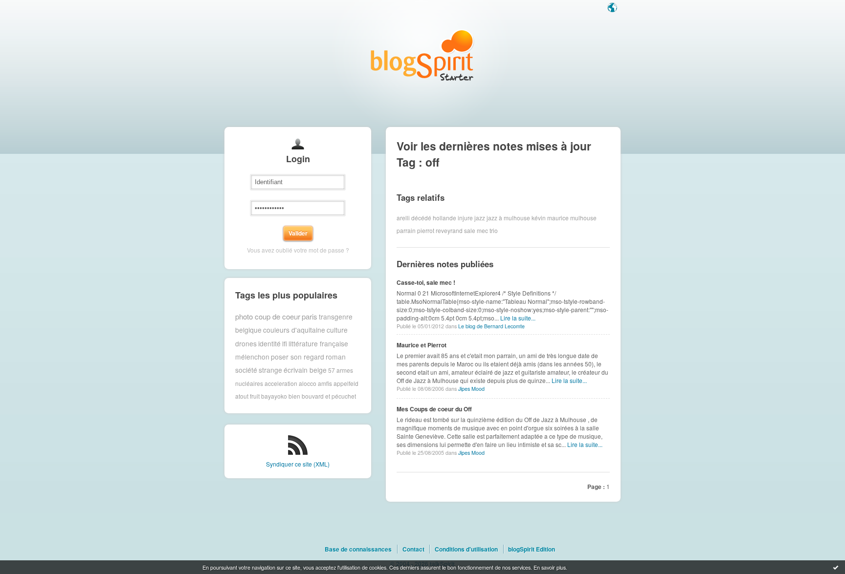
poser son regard (297, 356)
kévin (539, 217)
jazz (479, 217)
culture (337, 330)
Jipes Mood (471, 388)
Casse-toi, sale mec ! (426, 282)
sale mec (476, 230)
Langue (613, 8)
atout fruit (247, 396)
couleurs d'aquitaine (294, 330)
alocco (307, 383)
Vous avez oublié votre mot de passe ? (298, 250)
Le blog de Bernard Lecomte (491, 326)
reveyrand (449, 230)
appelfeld (346, 383)
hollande (444, 217)
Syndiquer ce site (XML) (298, 464)
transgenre (336, 316)
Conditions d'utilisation (466, 549)
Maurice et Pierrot (421, 344)
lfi (284, 343)
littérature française (318, 343)
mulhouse (583, 217)
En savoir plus (550, 567)
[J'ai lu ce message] (836, 567)
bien (294, 396)
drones (246, 343)
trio (493, 230)
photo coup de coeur (267, 316)
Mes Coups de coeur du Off (434, 408)
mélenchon (252, 356)
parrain (406, 230)
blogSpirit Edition (531, 549)
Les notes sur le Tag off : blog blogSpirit (422, 55)
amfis (325, 383)
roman (336, 356)
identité (269, 343)
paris (309, 316)
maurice (558, 217)
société (246, 370)
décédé (421, 217)
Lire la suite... (517, 318)
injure (465, 217)
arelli (403, 217)
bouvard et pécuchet (329, 396)
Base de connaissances (358, 549)
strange (270, 370)
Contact (413, 549)
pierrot (425, 230)
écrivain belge (305, 370)
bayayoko (274, 396)
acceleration (281, 383)
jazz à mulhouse (508, 217)
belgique (248, 330)
